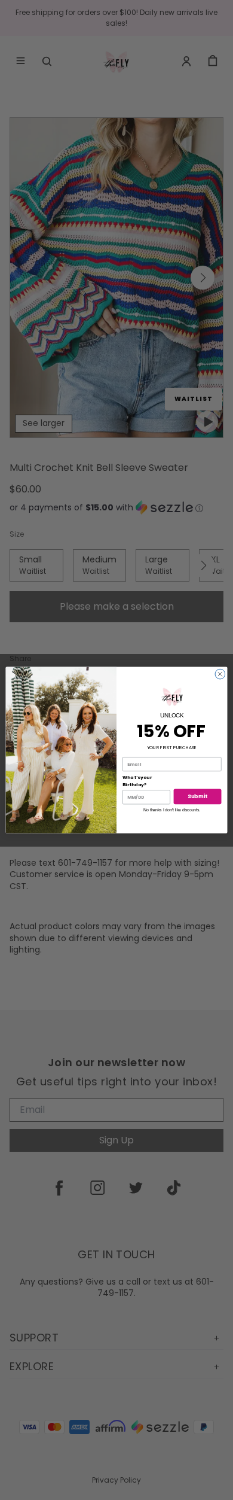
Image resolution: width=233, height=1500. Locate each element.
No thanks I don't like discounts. (171, 810)
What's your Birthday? (137, 781)
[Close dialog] (220, 674)
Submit (197, 796)
